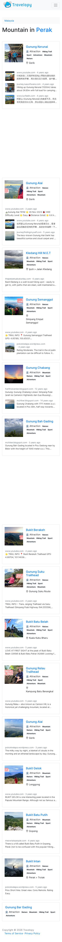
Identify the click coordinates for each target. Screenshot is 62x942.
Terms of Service (13, 933)
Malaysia (9, 20)
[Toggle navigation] (56, 5)
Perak (44, 29)
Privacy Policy (32, 933)
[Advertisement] (31, 143)
